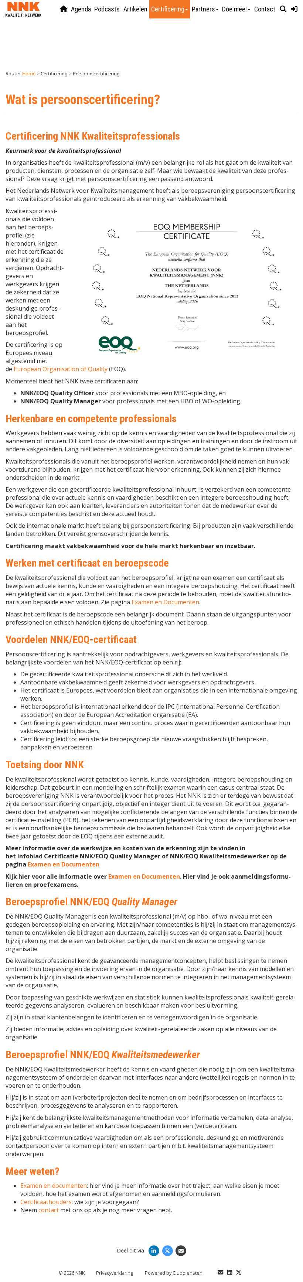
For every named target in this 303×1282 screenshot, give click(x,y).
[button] (283, 9)
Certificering (167, 9)
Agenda (81, 9)
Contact (264, 9)
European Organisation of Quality (61, 369)
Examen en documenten (53, 1186)
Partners (203, 9)
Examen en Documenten (165, 602)
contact (48, 1210)
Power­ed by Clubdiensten (173, 1272)
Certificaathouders (46, 1202)
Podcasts (107, 9)
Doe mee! (234, 9)
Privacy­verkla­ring (114, 1272)
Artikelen (135, 9)
